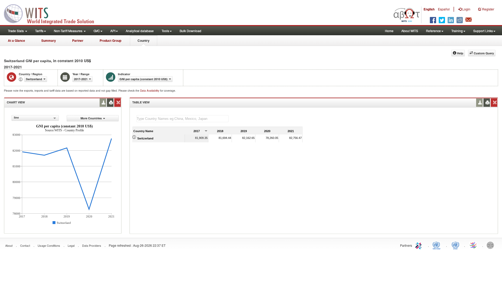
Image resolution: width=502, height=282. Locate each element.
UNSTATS (455, 245)
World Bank (491, 245)
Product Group (110, 40)
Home (389, 30)
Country (144, 40)
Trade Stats (16, 30)
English (429, 9)
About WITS (409, 30)
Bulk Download (190, 30)
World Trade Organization (473, 245)
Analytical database (140, 30)
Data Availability (150, 90)
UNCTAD (437, 245)
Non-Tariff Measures (68, 30)
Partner (77, 40)
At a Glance (16, 40)
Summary (48, 40)
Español (444, 9)
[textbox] (182, 118)
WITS (52, 13)
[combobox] (35, 118)
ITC (419, 245)
